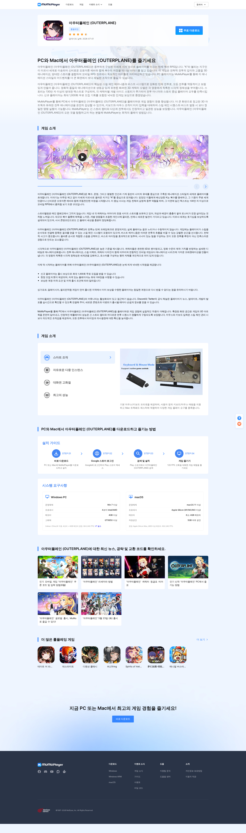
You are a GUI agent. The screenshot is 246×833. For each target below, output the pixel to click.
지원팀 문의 (165, 771)
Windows (113, 771)
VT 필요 (98, 526)
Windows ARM (115, 776)
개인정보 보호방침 (194, 771)
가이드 (137, 776)
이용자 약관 (191, 776)
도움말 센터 (165, 776)
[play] (82, 157)
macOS (112, 782)
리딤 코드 (138, 788)
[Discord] (45, 771)
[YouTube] (52, 771)
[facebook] (39, 771)
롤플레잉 (75, 29)
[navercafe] (64, 771)
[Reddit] (58, 771)
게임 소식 (138, 771)
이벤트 (137, 782)
